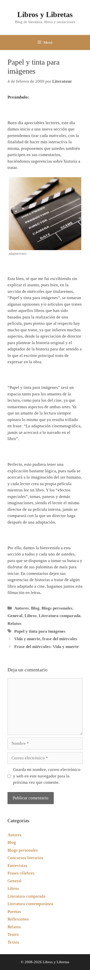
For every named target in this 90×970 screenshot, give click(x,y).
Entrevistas (17, 865)
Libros (30, 615)
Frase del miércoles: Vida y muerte (46, 646)
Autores (21, 608)
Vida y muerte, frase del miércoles (45, 638)
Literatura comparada (59, 615)
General (15, 615)
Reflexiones (18, 919)
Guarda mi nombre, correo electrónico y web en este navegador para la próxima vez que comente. (46, 776)
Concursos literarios (25, 857)
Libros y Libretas (45, 14)
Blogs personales (57, 608)
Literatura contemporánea (30, 903)
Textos (13, 942)
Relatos (15, 623)
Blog (35, 608)
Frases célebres (21, 873)
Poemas (14, 911)
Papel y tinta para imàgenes (40, 631)
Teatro (13, 934)
